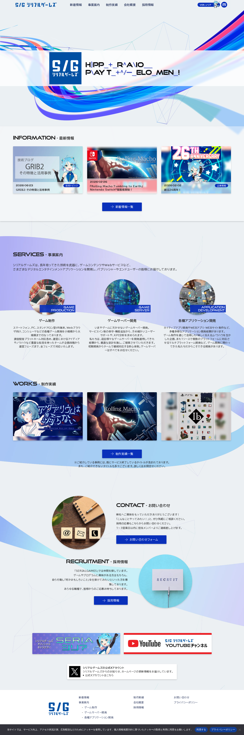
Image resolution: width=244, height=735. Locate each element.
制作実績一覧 (124, 453)
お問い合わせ (181, 697)
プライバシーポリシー (186, 702)
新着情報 (76, 4)
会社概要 (130, 4)
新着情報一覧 (124, 206)
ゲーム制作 (47, 320)
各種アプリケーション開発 (197, 320)
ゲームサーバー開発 (121, 320)
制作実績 (112, 4)
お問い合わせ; (224, 5)
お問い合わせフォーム (144, 539)
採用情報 (148, 4)
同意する (201, 729)
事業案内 (94, 4)
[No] (239, 729)
